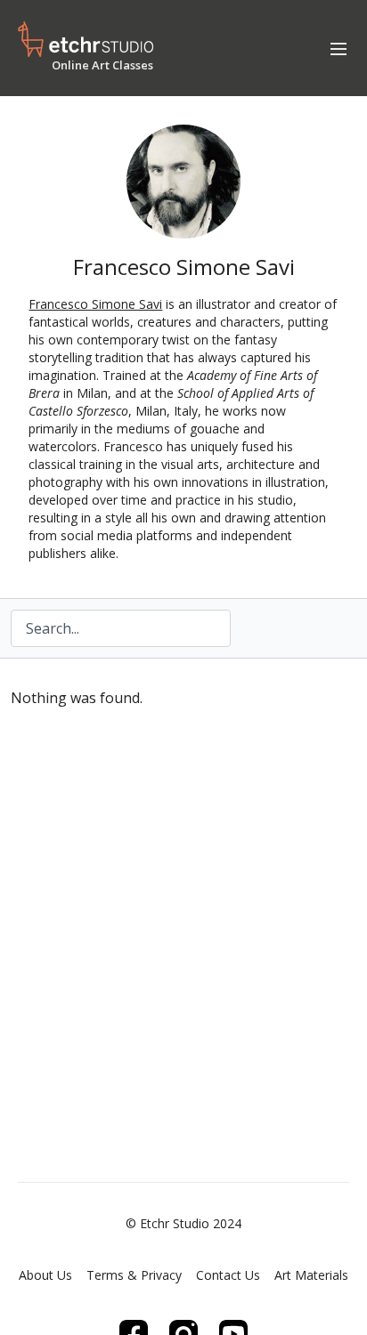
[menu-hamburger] (338, 48)
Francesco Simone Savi (95, 303)
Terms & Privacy (134, 1274)
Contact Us (228, 1274)
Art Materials (311, 1274)
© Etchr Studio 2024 (183, 1224)
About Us (45, 1274)
